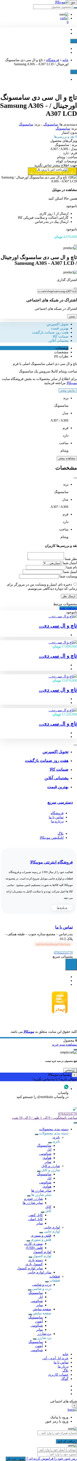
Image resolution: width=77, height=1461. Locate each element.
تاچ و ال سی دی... (58, 625)
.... (73, 41)
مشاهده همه (68, 608)
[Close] (75, 288)
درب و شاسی (41, 1284)
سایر (48, 1162)
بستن (72, 316)
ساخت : (67, 157)
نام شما (71, 567)
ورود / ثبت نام (15, 1458)
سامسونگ (51, 124)
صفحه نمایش (42, 1309)
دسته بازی (35, 1260)
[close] (75, 245)
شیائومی (45, 1153)
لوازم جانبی (52, 1227)
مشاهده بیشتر (66, 458)
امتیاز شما (70, 563)
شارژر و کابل (50, 1166)
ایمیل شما (70, 572)
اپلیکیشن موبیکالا (52, 837)
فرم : (70, 153)
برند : (66, 145)
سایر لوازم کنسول (30, 1268)
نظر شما (71, 559)
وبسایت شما (68, 576)
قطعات (54, 1276)
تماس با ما (56, 817)
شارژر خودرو (33, 1198)
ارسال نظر (68, 596)
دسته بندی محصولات (53, 1129)
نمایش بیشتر (68, 390)
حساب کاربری (58, 1374)
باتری (56, 1137)
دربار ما (63, 1366)
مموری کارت (33, 1243)
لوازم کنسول (42, 1252)
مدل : (63, 149)
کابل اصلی (35, 1219)
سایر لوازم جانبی (39, 1272)
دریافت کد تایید (66, 1441)
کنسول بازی (34, 1264)
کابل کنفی (35, 1215)
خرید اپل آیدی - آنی (55, 1358)
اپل (49, 1149)
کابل (48, 1207)
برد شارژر (44, 1333)
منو (73, 2)
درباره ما (57, 821)
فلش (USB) (34, 1248)
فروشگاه (52, 60)
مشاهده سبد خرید (64, 1044)
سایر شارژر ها (41, 1190)
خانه (65, 60)
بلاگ (61, 833)
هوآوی (47, 1158)
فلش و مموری (41, 1235)
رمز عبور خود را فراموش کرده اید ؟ (51, 1458)
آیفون (39, 1321)
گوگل (64, 1378)
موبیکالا (72, 383)
